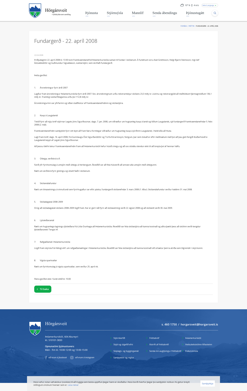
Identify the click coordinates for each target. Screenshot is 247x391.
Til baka (44, 289)
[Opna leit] (215, 13)
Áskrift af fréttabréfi (159, 344)
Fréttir (191, 26)
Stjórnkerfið (119, 338)
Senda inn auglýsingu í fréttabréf (165, 351)
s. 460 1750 (169, 324)
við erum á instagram (84, 357)
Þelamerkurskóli (193, 338)
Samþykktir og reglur (123, 357)
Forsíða (184, 26)
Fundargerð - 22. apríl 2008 (207, 26)
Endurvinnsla (191, 351)
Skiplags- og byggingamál (126, 351)
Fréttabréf (154, 338)
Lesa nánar (73, 385)
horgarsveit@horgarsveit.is (199, 324)
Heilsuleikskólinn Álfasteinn (198, 344)
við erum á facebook (57, 357)
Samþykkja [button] (207, 383)
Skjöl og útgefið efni (123, 344)
